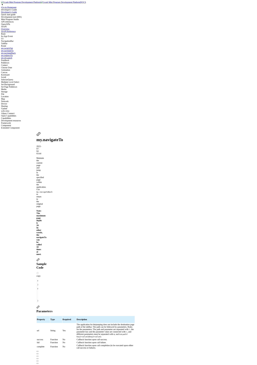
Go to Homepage (9, 7)
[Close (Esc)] (37, 351)
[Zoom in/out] (37, 358)
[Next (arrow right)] (37, 363)
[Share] (37, 353)
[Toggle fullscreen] (37, 356)
